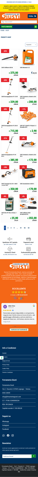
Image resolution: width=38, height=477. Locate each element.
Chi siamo (4, 357)
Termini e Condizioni (7, 372)
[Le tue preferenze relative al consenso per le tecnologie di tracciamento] (2, 358)
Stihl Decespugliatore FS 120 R (9, 96)
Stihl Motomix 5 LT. (25, 67)
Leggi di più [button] (24, 322)
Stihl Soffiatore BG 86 (7, 67)
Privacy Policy (5, 364)
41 (21, 228)
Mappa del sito (6, 361)
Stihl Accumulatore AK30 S (27, 183)
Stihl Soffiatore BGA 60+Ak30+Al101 (25, 213)
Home (2, 30)
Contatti (4, 353)
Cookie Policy (5, 368)
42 (25, 228)
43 (28, 228)
